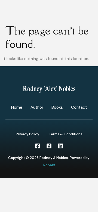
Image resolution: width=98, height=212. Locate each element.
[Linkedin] (60, 146)
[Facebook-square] (37, 146)
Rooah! (49, 165)
